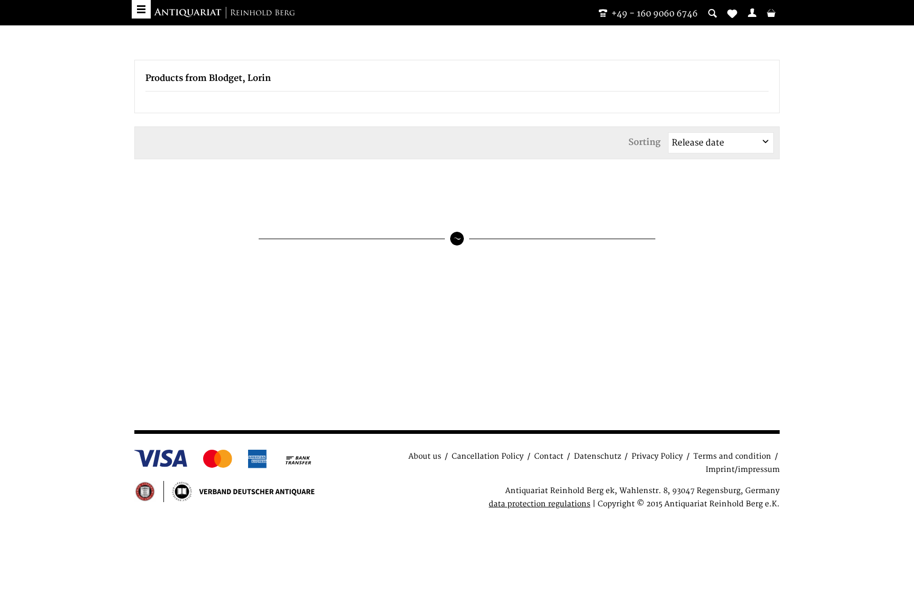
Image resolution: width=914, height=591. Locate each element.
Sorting (644, 142)
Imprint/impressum (743, 469)
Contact (548, 456)
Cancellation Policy (488, 456)
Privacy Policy (657, 456)
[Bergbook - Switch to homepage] (224, 13)
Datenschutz (597, 456)
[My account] (752, 12)
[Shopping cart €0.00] (771, 12)
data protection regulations (539, 503)
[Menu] (141, 9)
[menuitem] (752, 12)
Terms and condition (732, 456)
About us (424, 456)
